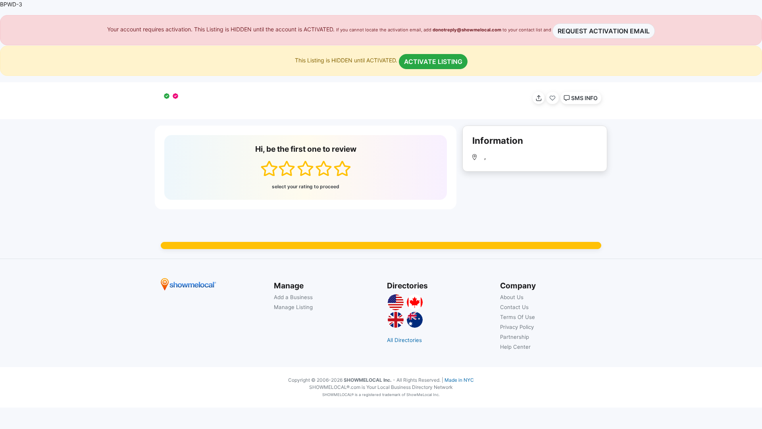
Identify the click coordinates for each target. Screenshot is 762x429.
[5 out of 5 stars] (341, 168)
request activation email (604, 31)
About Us (511, 297)
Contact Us (514, 307)
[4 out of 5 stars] (323, 168)
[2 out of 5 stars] (286, 168)
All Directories (404, 340)
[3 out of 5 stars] (305, 168)
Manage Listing (293, 307)
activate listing (433, 62)
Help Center (515, 347)
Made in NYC (459, 380)
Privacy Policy (517, 327)
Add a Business (293, 297)
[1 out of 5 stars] (268, 168)
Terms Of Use (517, 317)
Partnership (514, 337)
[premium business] (177, 96)
